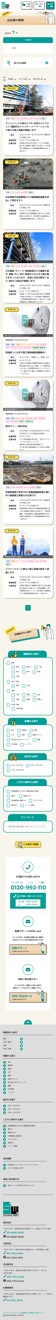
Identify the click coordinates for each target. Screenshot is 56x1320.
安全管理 (14, 744)
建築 (35, 730)
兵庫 (17, 699)
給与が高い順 (37, 79)
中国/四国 (19, 708)
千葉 (40, 667)
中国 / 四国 (15, 705)
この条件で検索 (31, 844)
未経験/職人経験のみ (18, 800)
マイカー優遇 (29, 805)
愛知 (17, 685)
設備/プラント (37, 735)
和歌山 (39, 699)
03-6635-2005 (15, 1232)
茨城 (17, 676)
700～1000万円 (17, 770)
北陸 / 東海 (15, 681)
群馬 (38, 672)
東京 (17, 667)
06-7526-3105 (15, 1253)
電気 (23, 735)
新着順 (10, 79)
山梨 (28, 685)
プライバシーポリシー (11, 1313)
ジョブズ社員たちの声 (15, 1168)
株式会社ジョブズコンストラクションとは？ (23, 1165)
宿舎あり (14, 805)
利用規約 (24, 1313)
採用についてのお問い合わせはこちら (21, 1185)
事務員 (24, 730)
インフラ (28, 744)
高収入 (13, 796)
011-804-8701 (15, 1300)
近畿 (12, 691)
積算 (38, 740)
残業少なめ (27, 796)
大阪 (17, 695)
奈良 (38, 695)
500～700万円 (36, 765)
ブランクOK (37, 800)
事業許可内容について (36, 1313)
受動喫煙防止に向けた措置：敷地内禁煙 (24, 791)
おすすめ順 (23, 79)
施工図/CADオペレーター (20, 740)
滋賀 (28, 699)
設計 (12, 730)
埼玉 (17, 672)
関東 (12, 663)
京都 (28, 695)
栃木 (28, 672)
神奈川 (29, 667)
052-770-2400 (15, 1276)
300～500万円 (17, 765)
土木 (12, 735)
